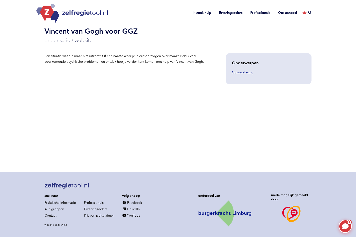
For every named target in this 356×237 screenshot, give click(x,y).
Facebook (134, 202)
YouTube (133, 215)
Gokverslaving (242, 72)
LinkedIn (133, 209)
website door (55, 224)
